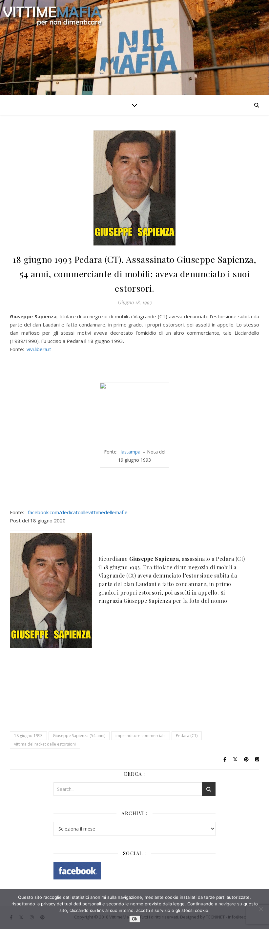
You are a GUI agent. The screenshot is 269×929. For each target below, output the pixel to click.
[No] (261, 909)
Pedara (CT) (186, 735)
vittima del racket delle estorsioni (45, 744)
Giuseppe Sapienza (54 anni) (79, 735)
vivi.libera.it (39, 349)
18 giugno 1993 (28, 735)
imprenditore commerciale (140, 735)
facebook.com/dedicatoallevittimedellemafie (78, 512)
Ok (134, 919)
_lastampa (130, 452)
